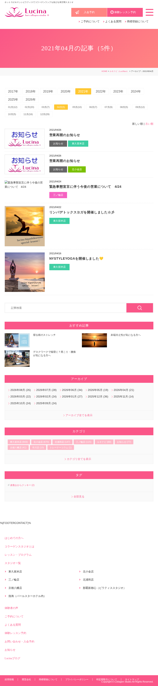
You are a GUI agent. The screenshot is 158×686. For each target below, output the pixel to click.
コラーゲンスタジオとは (19, 546)
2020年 (66, 91)
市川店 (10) (38, 447)
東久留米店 (78, 143)
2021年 (83, 91)
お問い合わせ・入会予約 (19, 641)
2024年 (136, 91)
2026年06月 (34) (72, 389)
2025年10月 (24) (20, 403)
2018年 (31, 91)
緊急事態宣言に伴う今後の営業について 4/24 (85, 187)
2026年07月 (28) (46, 389)
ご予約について (90, 21)
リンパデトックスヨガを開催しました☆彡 (82, 212)
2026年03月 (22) (20, 396)
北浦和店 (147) (62, 442)
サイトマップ (132, 679)
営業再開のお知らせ (64, 135)
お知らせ (58, 143)
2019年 (48, 91)
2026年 (31, 99)
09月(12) (140, 107)
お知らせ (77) (124, 442)
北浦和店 (88, 579)
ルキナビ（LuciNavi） (119, 71)
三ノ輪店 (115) (83, 442)
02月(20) (29, 107)
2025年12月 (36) (98, 396)
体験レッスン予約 (125, 12)
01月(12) (12, 107)
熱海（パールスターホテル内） (27, 596)
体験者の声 (11, 608)
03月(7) (46, 107)
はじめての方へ (14, 538)
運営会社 (26, 679)
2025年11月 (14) (124, 396)
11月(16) (28, 114)
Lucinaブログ (12, 658)
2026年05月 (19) (98, 389)
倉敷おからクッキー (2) (22, 485)
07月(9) (109, 107)
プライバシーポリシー (76, 679)
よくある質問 (113, 21)
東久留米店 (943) (19, 442)
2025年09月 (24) (46, 403)
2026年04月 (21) (124, 389)
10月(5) (12, 114)
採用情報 (9, 679)
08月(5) (124, 107)
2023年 (118, 91)
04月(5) (61, 107)
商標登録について (138, 21)
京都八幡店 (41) (18, 447)
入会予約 (89, 12)
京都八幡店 (15, 587)
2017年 (13, 91)
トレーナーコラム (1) (61, 447)
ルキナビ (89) (104, 442)
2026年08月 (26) (20, 389)
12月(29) (45, 114)
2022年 (101, 91)
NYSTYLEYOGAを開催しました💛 (76, 258)
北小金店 (77, 169)
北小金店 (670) (41, 442)
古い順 (149, 123)
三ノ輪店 (58, 195)
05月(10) (77, 107)
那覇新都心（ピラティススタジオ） (104, 587)
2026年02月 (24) (46, 396)
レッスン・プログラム (18, 554)
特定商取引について (106, 679)
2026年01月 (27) (72, 396)
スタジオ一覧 (13, 563)
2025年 (13, 99)
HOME (104, 71)
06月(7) (93, 107)
